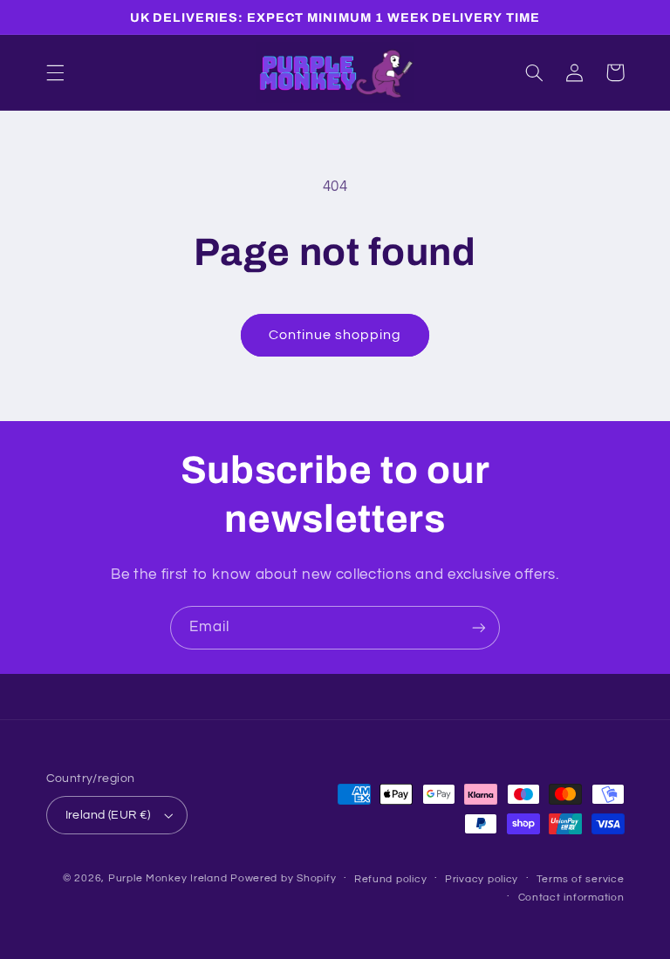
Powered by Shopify (283, 878)
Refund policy (390, 879)
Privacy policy (481, 879)
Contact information (571, 897)
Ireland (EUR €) (108, 815)
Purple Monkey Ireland (167, 878)
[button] (55, 72)
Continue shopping (335, 335)
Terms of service (581, 879)
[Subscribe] (479, 627)
